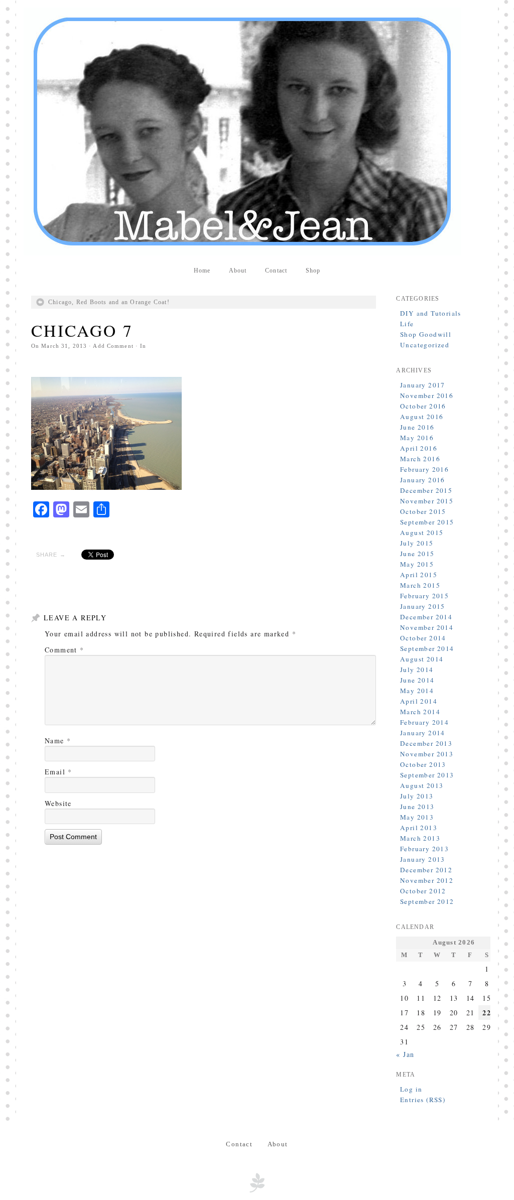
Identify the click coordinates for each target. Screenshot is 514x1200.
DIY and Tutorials (430, 313)
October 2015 (423, 511)
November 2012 (426, 880)
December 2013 (426, 743)
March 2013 (420, 838)
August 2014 (421, 658)
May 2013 (417, 817)
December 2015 (426, 490)
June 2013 (417, 806)
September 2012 (427, 901)
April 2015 (418, 574)
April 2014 (418, 701)
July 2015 (417, 543)
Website (58, 803)
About (238, 270)
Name (58, 740)
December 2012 (426, 869)
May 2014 (417, 690)
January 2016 (422, 479)
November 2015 (426, 500)
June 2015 (417, 553)
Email (58, 771)
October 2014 (423, 637)
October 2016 (423, 406)
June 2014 (417, 680)
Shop (313, 270)
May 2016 (417, 437)
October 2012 (423, 890)
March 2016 (420, 458)
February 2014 (424, 722)
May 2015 (417, 564)
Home (202, 270)
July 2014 (417, 669)
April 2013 (418, 827)
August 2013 (421, 785)
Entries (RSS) (422, 1099)
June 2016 (417, 427)
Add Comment (113, 346)
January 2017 (422, 384)
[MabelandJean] (257, 131)
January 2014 (422, 732)
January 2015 (422, 606)
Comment (64, 649)
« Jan (405, 1054)
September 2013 (427, 774)
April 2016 (418, 448)
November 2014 (426, 627)
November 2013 (426, 753)
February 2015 (424, 595)
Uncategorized (424, 344)
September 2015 (427, 521)
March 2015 (420, 585)
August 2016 (421, 416)
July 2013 (417, 796)
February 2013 (424, 848)
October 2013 (423, 764)
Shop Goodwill (425, 334)
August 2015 (421, 532)
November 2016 (426, 395)
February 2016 (424, 469)
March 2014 (420, 711)
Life (407, 323)
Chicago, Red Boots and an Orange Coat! (109, 302)
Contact (276, 270)
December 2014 (426, 616)
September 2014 (427, 648)
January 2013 (422, 859)
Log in (411, 1089)
